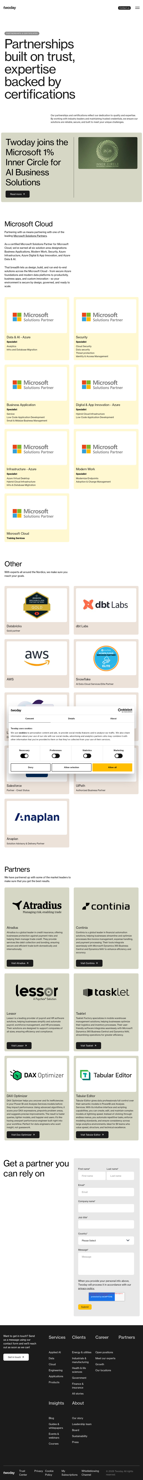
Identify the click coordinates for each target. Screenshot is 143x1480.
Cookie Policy (49, 1472)
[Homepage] (9, 8)
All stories (78, 1393)
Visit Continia (88, 963)
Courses (54, 1443)
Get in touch (14, 1357)
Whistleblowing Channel (90, 1472)
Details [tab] (71, 718)
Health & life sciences (79, 1369)
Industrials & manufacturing (80, 1360)
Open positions (104, 1352)
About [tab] (113, 718)
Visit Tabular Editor (91, 1134)
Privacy (38, 1470)
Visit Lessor (17, 1045)
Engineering (56, 1370)
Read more (16, 194)
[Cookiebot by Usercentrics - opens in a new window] (120, 710)
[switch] (56, 756)
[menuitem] (59, 1366)
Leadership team (81, 1424)
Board (75, 1430)
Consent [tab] (29, 718)
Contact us (124, 8)
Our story (77, 1418)
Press (75, 1442)
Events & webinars (54, 1435)
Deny (30, 767)
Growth (99, 1364)
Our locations (103, 1370)
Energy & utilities (81, 1352)
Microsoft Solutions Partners (30, 235)
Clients (79, 1337)
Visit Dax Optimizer (21, 1134)
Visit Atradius (18, 963)
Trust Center (23, 1472)
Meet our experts (105, 1358)
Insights (56, 1403)
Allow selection (71, 767)
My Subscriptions (70, 1472)
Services (57, 1337)
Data (51, 1358)
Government (79, 1377)
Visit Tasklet (87, 1045)
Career (102, 1337)
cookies (23, 733)
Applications (56, 1376)
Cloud (52, 1364)
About (78, 1403)
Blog (51, 1418)
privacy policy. (86, 1288)
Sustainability (79, 1436)
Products (54, 1382)
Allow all (112, 767)
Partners (127, 1337)
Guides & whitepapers (56, 1426)
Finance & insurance (78, 1385)
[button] (137, 8)
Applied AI (55, 1352)
